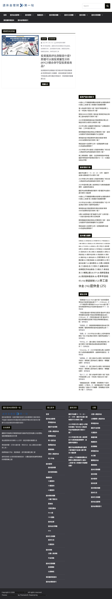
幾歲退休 (40, 15)
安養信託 (82, 241)
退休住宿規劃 (96, 15)
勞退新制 (92, 280)
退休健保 (28, 15)
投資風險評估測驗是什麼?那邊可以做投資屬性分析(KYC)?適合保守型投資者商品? (56, 61)
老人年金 (101, 246)
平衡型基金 (105, 241)
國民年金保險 (92, 254)
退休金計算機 (52, 526)
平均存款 (86, 246)
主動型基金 (102, 257)
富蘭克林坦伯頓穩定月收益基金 (61, 46)
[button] (20, 15)
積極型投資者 (65, 49)
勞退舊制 (101, 254)
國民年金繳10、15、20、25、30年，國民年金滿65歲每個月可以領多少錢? (78, 417)
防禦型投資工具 (54, 51)
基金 (100, 269)
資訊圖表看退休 (9, 20)
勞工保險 (92, 252)
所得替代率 (97, 241)
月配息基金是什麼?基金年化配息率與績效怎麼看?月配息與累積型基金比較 (94, 319)
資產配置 (101, 252)
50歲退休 (51, 481)
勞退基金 (82, 254)
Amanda (83, 350)
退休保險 (82, 15)
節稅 (107, 252)
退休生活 (88, 266)
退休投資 (44, 39)
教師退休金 (52, 445)
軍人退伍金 (52, 440)
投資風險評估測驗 (55, 49)
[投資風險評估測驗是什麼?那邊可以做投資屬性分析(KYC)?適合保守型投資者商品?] (20, 45)
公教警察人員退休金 (98, 419)
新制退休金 (95, 451)
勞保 (96, 266)
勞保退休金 (89, 241)
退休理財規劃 (53, 15)
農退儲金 (51, 449)
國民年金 (84, 257)
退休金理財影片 (23, 20)
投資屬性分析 (45, 49)
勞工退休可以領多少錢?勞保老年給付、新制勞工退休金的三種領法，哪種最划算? (94, 360)
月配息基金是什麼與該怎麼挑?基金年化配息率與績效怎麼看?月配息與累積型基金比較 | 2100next (94, 315)
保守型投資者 (46, 46)
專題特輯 (94, 437)
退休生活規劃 (69, 15)
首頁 (5, 15)
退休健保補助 (52, 472)
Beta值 (50, 513)
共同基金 (100, 249)
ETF (96, 272)
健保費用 (94, 263)
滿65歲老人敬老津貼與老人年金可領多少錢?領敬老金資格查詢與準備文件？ (94, 344)
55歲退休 (51, 486)
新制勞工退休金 (90, 249)
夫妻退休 (51, 544)
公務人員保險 (52, 553)
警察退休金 (52, 436)
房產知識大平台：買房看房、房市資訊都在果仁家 (18, 452)
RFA (49, 531)
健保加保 (92, 257)
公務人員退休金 (53, 431)
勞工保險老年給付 (99, 243)
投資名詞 (84, 252)
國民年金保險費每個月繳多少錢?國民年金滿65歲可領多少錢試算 (77, 450)
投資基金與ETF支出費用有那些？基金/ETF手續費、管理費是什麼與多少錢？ (94, 387)
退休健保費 (52, 467)
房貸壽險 (51, 567)
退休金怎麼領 (14, 15)
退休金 (98, 286)
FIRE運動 (51, 517)
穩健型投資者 (45, 51)
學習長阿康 (5, 445)
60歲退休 (51, 490)
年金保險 (51, 558)
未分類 (93, 455)
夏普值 (90, 243)
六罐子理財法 (83, 243)
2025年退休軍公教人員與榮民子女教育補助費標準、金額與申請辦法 (77, 440)
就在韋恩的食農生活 (30, 440)
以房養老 (93, 246)
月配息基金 (91, 260)
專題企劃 (88, 272)
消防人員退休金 (53, 454)
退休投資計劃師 (60, 43)
